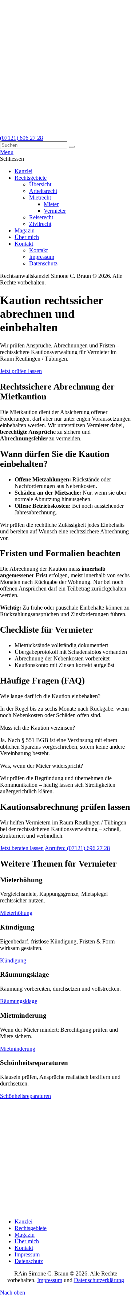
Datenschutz (29, 1261)
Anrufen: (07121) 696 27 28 (77, 848)
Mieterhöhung (16, 913)
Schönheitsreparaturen (25, 1096)
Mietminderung (17, 1049)
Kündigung (13, 960)
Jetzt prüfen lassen (21, 371)
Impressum (27, 1254)
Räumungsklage (18, 1001)
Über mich (27, 1241)
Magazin (25, 1235)
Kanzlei (23, 1221)
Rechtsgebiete (31, 1228)
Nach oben (12, 1292)
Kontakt (24, 1248)
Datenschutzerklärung (99, 1280)
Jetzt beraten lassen (22, 848)
